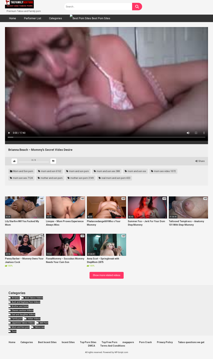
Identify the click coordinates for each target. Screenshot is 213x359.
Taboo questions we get (191, 342)
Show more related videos (106, 275)
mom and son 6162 (50, 171)
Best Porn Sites (100, 18)
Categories (55, 18)
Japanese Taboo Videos (23, 323)
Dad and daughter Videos (23, 314)
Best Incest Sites (47, 342)
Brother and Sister (20, 306)
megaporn (128, 342)
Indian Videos (34, 318)
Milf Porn (44, 323)
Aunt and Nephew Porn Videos (26, 302)
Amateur (16, 297)
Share (201, 161)
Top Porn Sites (88, 342)
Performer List (32, 18)
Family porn (17, 318)
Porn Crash (145, 342)
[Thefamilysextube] (19, 4)
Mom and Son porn (23, 171)
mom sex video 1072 (164, 171)
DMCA (91, 345)
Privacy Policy (165, 342)
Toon (14, 331)
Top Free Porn (109, 342)
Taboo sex (39, 327)
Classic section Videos (22, 310)
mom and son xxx (136, 171)
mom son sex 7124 (22, 178)
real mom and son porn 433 (115, 178)
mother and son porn (51, 178)
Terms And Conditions (112, 345)
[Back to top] (201, 349)
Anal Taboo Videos (34, 297)
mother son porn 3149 (82, 178)
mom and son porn (79, 171)
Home (12, 18)
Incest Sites (68, 342)
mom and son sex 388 (108, 171)
